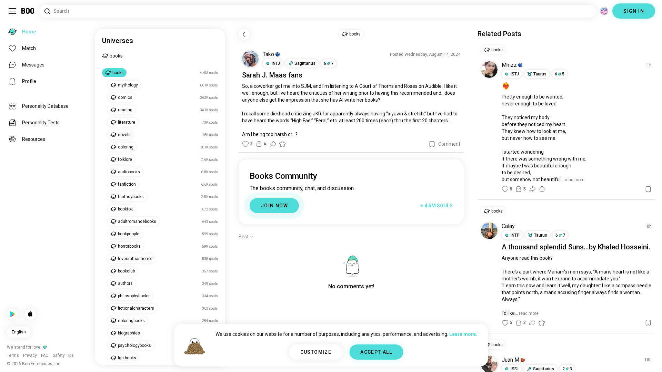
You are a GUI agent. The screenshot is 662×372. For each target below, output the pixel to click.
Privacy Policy (371, 358)
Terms (343, 358)
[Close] (15, 15)
